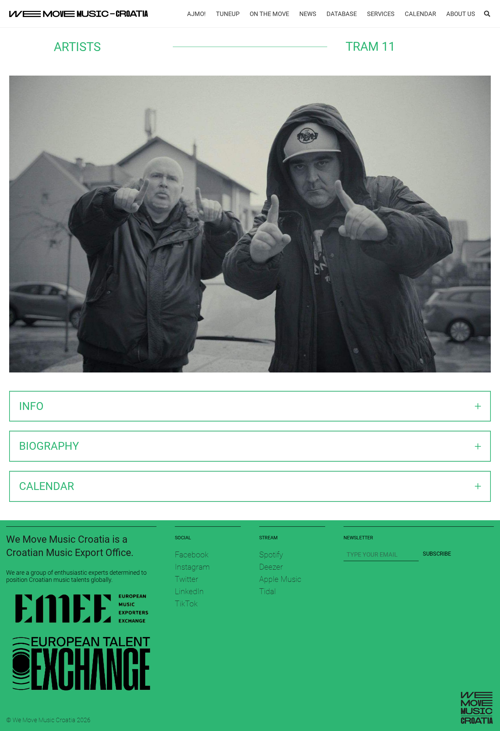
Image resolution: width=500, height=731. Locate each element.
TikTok (186, 603)
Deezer (271, 567)
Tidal (267, 591)
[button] (487, 13)
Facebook (192, 554)
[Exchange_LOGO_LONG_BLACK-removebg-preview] (81, 661)
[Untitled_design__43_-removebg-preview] (81, 610)
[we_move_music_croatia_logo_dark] (78, 13)
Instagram (192, 567)
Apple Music (280, 579)
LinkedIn (189, 591)
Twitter (186, 579)
